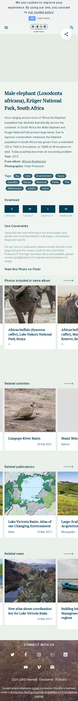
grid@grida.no (22, 257)
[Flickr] (52, 659)
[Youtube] (25, 671)
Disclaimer (46, 679)
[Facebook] (25, 659)
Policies (60, 679)
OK (32, 18)
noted (35, 688)
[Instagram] (39, 659)
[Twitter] (12, 659)
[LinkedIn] (65, 659)
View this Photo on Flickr (23, 269)
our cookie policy (41, 12)
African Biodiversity (34, 161)
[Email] (52, 671)
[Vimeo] (39, 671)
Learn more (43, 18)
